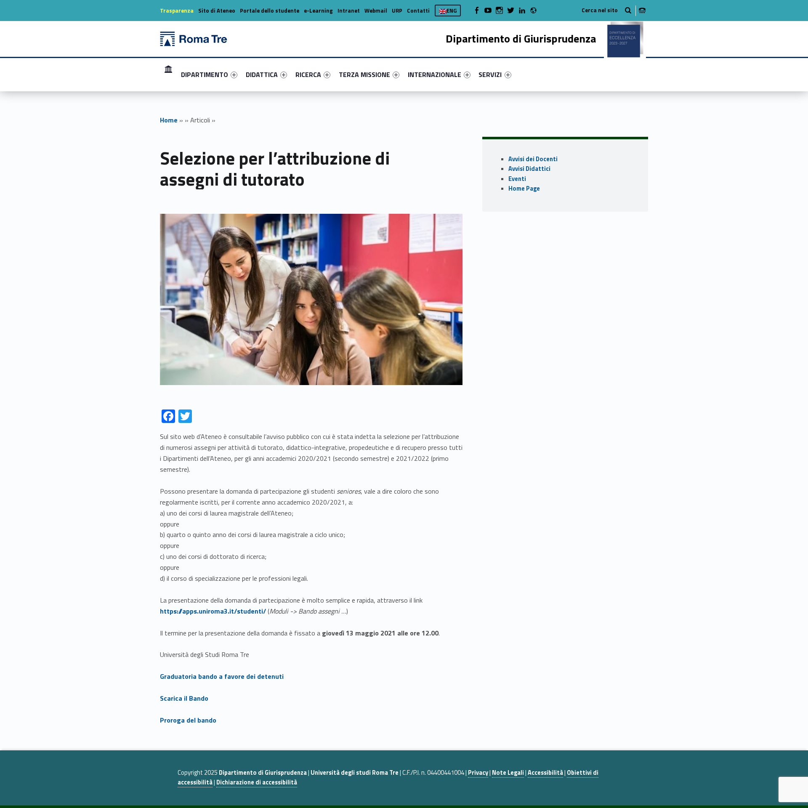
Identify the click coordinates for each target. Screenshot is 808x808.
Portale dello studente (269, 10)
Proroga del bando (188, 720)
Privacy (478, 772)
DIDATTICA (262, 74)
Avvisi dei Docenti (533, 159)
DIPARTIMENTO (204, 74)
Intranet (349, 10)
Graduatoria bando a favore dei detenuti (222, 676)
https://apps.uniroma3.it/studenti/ (213, 611)
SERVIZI (490, 74)
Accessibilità (545, 772)
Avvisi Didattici (529, 168)
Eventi (517, 178)
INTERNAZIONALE (434, 74)
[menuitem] (168, 74)
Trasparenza (177, 10)
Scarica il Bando (184, 698)
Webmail (375, 10)
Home (168, 74)
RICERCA (308, 74)
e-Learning (318, 10)
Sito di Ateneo (216, 10)
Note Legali (508, 772)
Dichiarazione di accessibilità (256, 782)
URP (397, 10)
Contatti (418, 10)
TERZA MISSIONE (364, 74)
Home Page (524, 188)
